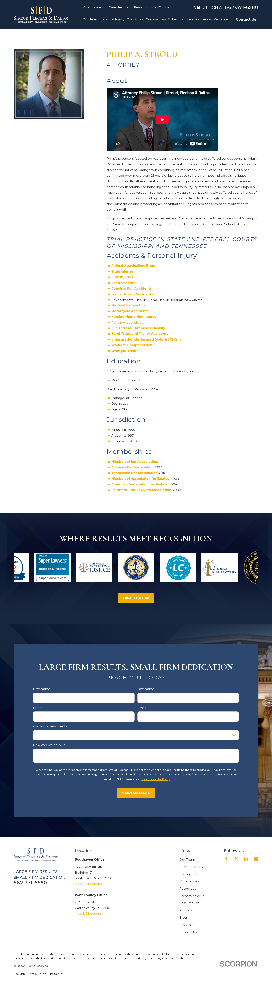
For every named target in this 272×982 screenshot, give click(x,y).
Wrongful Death (125, 351)
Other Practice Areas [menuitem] (184, 19)
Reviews (140, 7)
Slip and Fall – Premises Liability (138, 328)
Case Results (118, 7)
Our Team (187, 859)
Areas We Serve (191, 896)
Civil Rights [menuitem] (135, 19)
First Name (41, 689)
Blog (183, 917)
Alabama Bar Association (132, 467)
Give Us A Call (136, 598)
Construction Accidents (131, 288)
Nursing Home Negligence (133, 317)
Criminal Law (189, 881)
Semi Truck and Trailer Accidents (139, 334)
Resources (187, 888)
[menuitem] (19, 974)
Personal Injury (191, 867)
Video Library (93, 7)
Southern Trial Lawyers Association (141, 490)
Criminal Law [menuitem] (156, 19)
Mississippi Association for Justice (140, 479)
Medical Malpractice (128, 305)
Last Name (145, 689)
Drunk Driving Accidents (132, 294)
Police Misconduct (127, 322)
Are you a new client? (50, 726)
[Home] (41, 14)
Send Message (136, 793)
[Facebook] (226, 859)
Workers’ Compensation (131, 345)
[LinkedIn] (246, 859)
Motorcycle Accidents (130, 311)
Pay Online (160, 7)
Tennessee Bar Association (134, 473)
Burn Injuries (122, 277)
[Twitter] (236, 859)
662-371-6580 (241, 7)
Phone (38, 708)
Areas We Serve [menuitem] (215, 19)
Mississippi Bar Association (134, 462)
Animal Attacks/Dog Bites (133, 266)
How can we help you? (51, 745)
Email (141, 708)
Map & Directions (88, 884)
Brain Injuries (122, 271)
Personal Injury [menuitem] (112, 19)
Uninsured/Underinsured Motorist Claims (146, 339)
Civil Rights (187, 874)
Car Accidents (123, 283)
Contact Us (246, 19)
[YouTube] (256, 859)
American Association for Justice (139, 484)
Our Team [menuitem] (90, 19)
